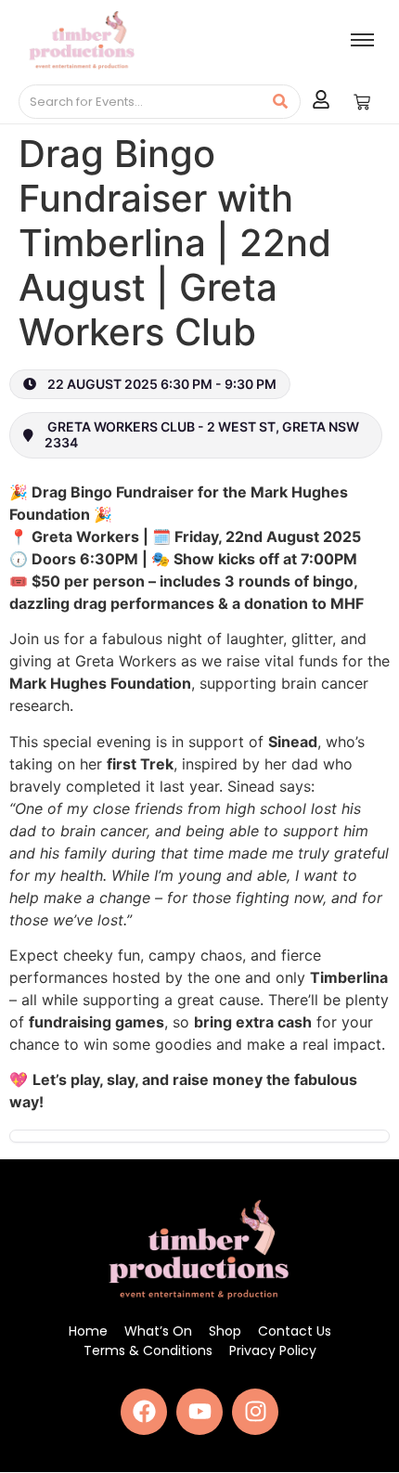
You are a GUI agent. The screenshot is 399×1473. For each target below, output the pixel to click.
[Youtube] (199, 1412)
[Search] (280, 102)
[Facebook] (144, 1412)
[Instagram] (255, 1412)
